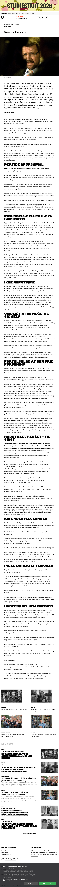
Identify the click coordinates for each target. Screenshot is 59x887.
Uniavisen (4, 13)
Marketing (7, 880)
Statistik (24, 879)
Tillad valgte (31, 883)
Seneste (19, 16)
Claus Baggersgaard (9, 112)
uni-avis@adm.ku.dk (10, 860)
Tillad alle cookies (47, 883)
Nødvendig (7, 879)
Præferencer (16, 879)
